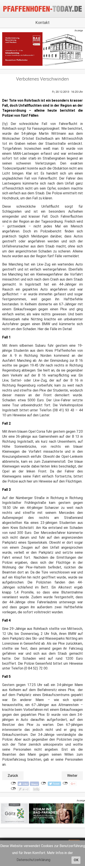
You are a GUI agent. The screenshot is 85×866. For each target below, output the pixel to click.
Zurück (13, 776)
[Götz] (42, 813)
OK (76, 860)
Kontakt (42, 22)
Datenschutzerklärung (33, 860)
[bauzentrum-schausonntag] (42, 48)
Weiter (72, 776)
